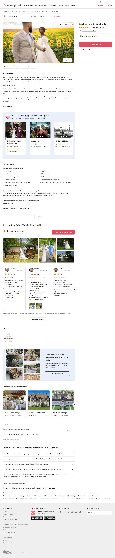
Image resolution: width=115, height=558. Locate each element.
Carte (32, 67)
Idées (73, 5)
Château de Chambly (37, 413)
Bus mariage (81, 496)
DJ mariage (107, 499)
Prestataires (52, 5)
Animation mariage (21, 499)
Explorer (67, 60)
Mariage (5, 11)
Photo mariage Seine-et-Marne (11, 439)
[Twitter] (64, 512)
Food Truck (90, 499)
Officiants (98, 499)
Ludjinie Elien (21, 484)
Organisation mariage (58, 499)
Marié (67, 5)
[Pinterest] (68, 512)
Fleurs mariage (33, 499)
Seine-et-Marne (35, 11)
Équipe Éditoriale (7, 537)
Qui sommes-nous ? (8, 535)
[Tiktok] (80, 512)
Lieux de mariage (40, 5)
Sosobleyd (35, 141)
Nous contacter (95, 44)
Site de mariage (7, 543)
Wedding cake (80, 499)
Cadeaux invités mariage (34, 496)
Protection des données (10, 519)
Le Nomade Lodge (60, 413)
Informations (8, 67)
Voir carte (70, 431)
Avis (24, 67)
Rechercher (58, 16)
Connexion (100, 5)
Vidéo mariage (48, 496)
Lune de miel (70, 499)
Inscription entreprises (9, 532)
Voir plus (39, 217)
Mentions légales (8, 514)
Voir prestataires (57, 373)
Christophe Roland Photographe (14, 142)
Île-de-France (25, 11)
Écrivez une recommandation (63, 232)
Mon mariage (28, 5)
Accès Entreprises (106, 2)
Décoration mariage (93, 496)
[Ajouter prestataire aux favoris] (71, 24)
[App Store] (37, 519)
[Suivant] (72, 139)
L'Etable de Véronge (12, 413)
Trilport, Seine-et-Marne (89, 31)
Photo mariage (14, 11)
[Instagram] (72, 512)
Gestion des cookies (9, 522)
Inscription (108, 5)
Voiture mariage (71, 496)
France (93, 513)
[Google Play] (49, 519)
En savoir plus (7, 106)
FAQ (17, 67)
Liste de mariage (45, 499)
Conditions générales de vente (12, 517)
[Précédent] (5, 139)
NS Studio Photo (62, 141)
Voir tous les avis (38, 320)
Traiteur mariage (7, 496)
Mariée (61, 5)
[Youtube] (76, 512)
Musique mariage (59, 496)
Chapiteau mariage (8, 499)
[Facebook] (60, 512)
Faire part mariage (20, 496)
